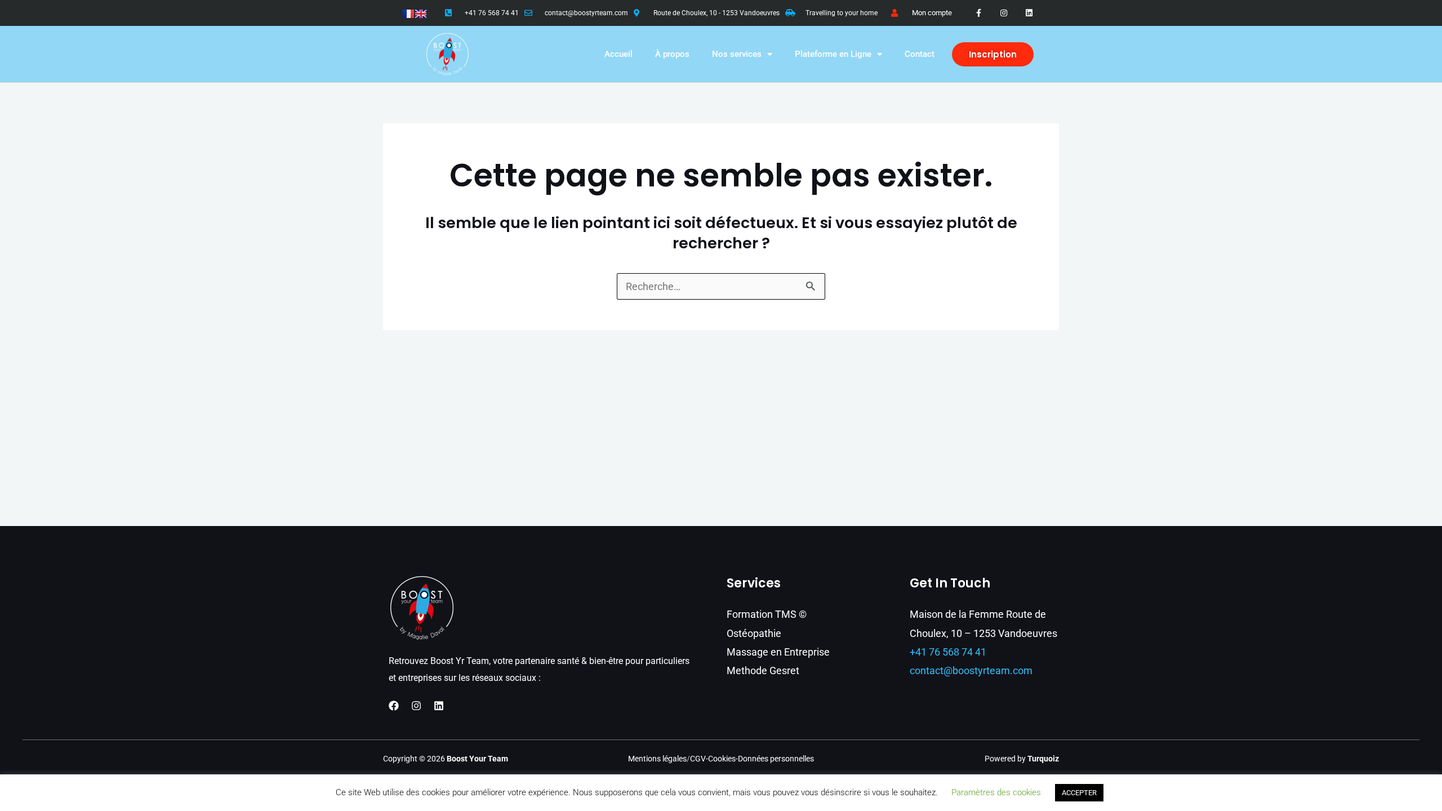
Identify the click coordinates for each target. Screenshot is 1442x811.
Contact (919, 54)
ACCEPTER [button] (1079, 792)
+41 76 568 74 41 (492, 13)
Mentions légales (657, 758)
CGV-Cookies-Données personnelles (752, 758)
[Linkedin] (439, 706)
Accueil (618, 54)
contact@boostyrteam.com (586, 13)
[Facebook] (394, 706)
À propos (672, 54)
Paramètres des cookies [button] (996, 792)
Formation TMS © (767, 614)
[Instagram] (416, 706)
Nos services (737, 54)
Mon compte (932, 12)
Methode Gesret (763, 670)
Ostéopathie (754, 633)
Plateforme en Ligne (833, 54)
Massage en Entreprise (778, 652)
